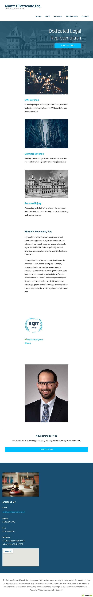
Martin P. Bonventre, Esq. (23, 6)
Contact (85, 16)
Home (38, 16)
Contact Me (67, 46)
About (47, 16)
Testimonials (72, 16)
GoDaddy (59, 590)
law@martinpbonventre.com (13, 512)
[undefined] (35, 303)
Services (58, 16)
